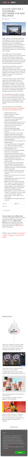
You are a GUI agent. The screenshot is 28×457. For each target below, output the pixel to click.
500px (4, 237)
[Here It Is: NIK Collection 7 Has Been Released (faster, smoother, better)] (14, 406)
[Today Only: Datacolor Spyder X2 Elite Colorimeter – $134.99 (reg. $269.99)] (14, 331)
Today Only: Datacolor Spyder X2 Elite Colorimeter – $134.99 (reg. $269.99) (13, 345)
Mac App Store (5, 95)
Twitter (4, 235)
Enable (20, 452)
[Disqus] (14, 258)
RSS (22, 235)
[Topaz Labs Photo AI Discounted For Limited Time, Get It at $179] (14, 359)
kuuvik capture (6, 210)
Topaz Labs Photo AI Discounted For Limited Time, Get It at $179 (12, 369)
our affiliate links (17, 225)
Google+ (11, 235)
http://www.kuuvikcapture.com (12, 108)
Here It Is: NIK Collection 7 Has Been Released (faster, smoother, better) (12, 415)
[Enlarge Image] (14, 29)
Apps (15, 18)
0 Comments (7, 19)
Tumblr (17, 235)
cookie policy (12, 445)
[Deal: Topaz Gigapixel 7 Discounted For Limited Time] (14, 383)
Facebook (21, 233)
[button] (25, 2)
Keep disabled (9, 452)
